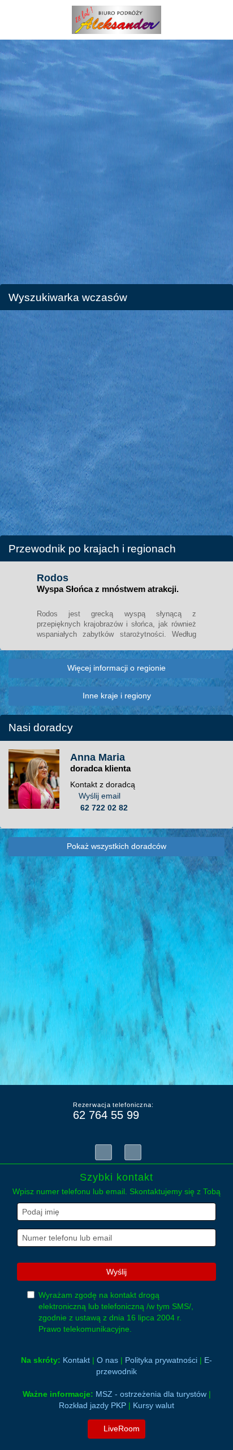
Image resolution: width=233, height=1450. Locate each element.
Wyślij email (99, 795)
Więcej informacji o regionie (116, 667)
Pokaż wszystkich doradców (116, 846)
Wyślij (116, 1271)
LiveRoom (120, 1428)
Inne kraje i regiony (117, 695)
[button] (14, 153)
